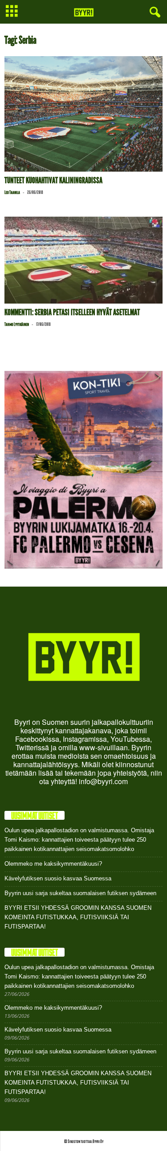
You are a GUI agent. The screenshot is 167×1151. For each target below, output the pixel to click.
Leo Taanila (12, 192)
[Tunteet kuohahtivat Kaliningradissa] (83, 114)
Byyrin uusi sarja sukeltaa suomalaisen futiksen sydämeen (80, 893)
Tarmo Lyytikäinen (16, 324)
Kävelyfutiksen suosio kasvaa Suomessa (57, 878)
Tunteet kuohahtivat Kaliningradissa (53, 180)
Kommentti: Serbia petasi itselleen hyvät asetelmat (72, 312)
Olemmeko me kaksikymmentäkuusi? (53, 863)
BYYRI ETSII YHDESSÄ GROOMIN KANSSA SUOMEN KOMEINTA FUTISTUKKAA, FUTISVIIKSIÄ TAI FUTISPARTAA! (77, 917)
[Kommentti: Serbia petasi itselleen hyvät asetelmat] (83, 260)
